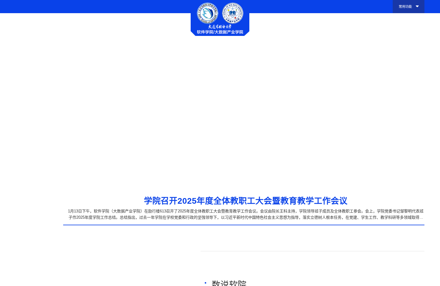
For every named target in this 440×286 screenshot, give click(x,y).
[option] (220, 99)
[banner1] (220, 99)
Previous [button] (11, 100)
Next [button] (429, 100)
